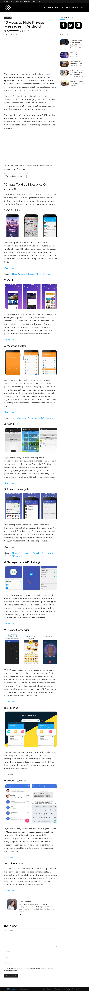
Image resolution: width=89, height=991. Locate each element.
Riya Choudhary (13, 31)
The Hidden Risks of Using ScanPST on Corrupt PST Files (76, 63)
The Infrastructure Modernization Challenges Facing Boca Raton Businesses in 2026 (76, 44)
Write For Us (36, 1)
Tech (49, 7)
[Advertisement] (30, 56)
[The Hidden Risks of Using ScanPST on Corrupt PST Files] (64, 64)
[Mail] (21, 915)
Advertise (18, 1)
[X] (11, 35)
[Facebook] (6, 35)
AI (44, 7)
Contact (12, 1)
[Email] (21, 35)
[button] (82, 7)
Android (8, 18)
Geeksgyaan (13, 989)
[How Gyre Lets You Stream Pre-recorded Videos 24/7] (64, 83)
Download (9, 268)
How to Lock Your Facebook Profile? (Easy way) (32, 418)
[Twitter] (71, 25)
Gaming (75, 7)
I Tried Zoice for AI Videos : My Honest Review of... (76, 55)
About (6, 1)
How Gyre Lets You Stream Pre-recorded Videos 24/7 (77, 83)
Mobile (65, 7)
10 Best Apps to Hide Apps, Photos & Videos (31, 274)
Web (57, 7)
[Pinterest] (16, 35)
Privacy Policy (27, 1)
